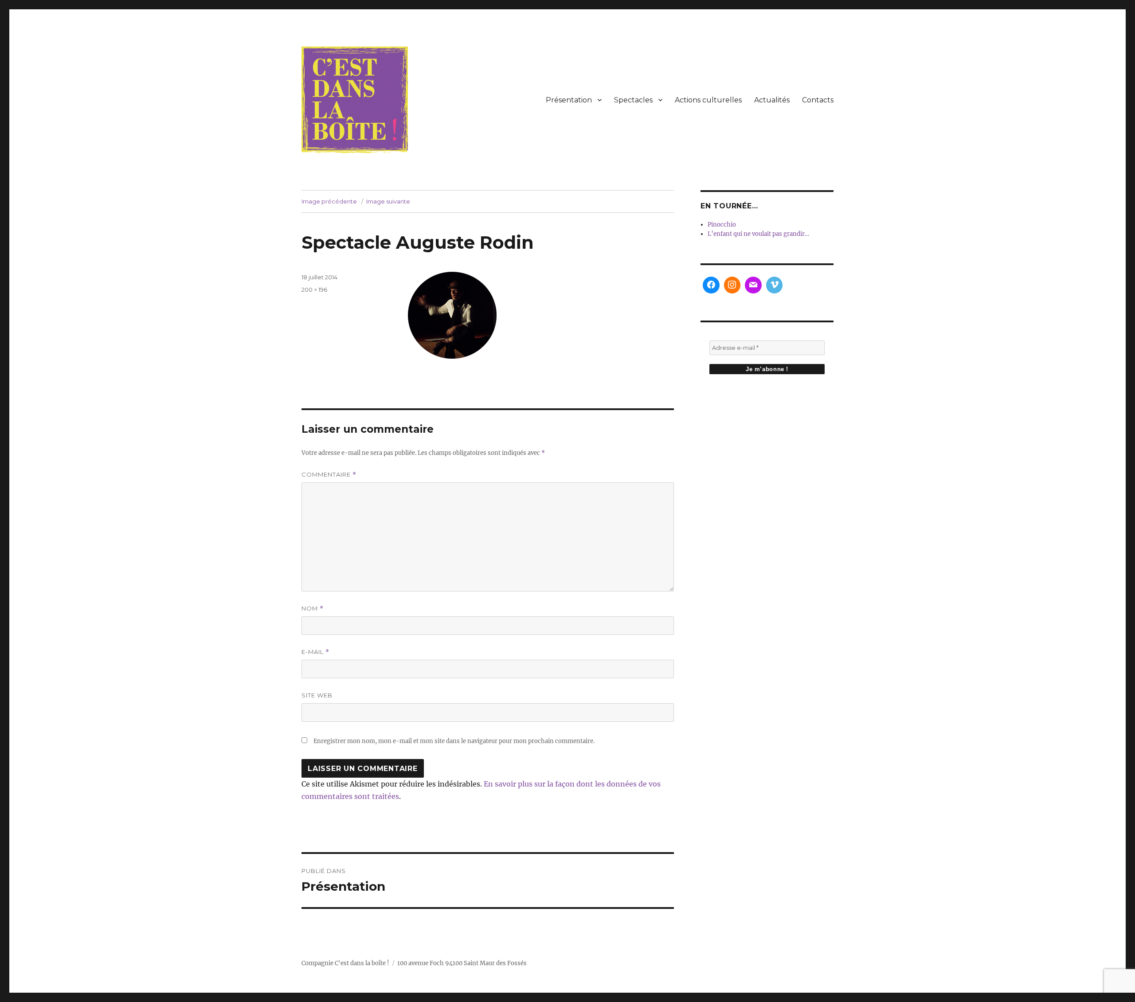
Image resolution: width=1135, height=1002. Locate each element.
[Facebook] (711, 285)
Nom (312, 608)
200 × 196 (314, 289)
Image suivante (388, 201)
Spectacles (633, 100)
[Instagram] (732, 285)
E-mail (315, 652)
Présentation (569, 100)
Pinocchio (722, 224)
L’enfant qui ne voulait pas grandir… (758, 234)
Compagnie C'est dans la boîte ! (345, 963)
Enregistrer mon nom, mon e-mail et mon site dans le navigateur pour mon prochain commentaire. (454, 741)
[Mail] (753, 285)
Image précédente (329, 201)
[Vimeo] (774, 285)
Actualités (772, 100)
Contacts (818, 100)
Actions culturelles (708, 100)
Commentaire (328, 474)
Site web (317, 695)
